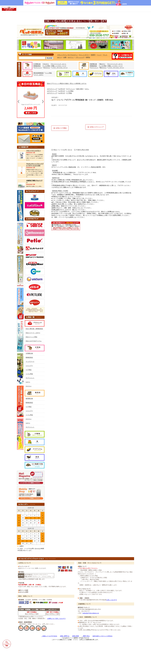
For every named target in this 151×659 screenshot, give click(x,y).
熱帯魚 (88, 57)
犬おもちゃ (46, 67)
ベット (99, 55)
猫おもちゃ (103, 67)
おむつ (59, 57)
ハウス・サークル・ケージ (60, 67)
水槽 (64, 57)
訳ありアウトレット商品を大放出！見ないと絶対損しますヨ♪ (67, 83)
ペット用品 (48, 73)
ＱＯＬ (87, 89)
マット (105, 55)
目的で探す (79, 89)
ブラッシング (79, 57)
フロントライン (62, 55)
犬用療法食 (37, 64)
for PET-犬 (61, 89)
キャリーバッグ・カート (59, 64)
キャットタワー (84, 55)
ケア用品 (69, 93)
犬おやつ (46, 64)
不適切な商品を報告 (82, 150)
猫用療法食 (93, 64)
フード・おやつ (38, 75)
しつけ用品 (46, 66)
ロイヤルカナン (73, 55)
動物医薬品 (37, 66)
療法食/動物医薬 (39, 73)
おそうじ (71, 57)
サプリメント (38, 67)
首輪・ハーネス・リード (59, 66)
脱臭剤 (93, 55)
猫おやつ (102, 64)
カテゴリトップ (52, 89)
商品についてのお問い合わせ (63, 150)
